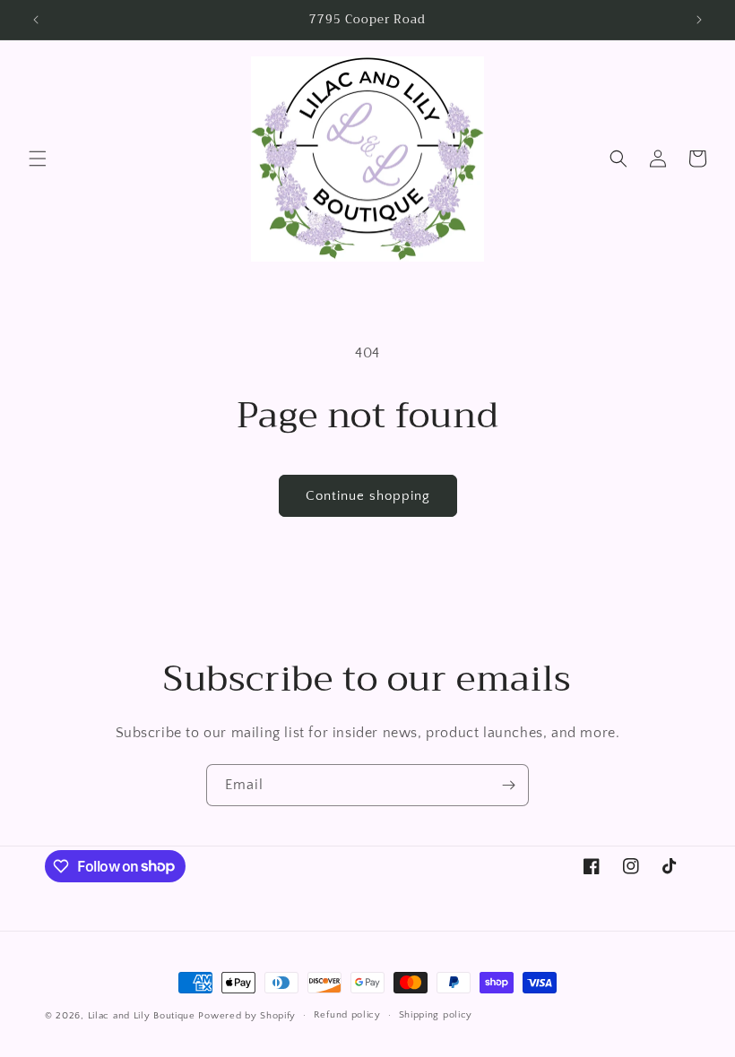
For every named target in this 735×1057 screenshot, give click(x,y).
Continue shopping (368, 495)
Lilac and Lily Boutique (141, 1015)
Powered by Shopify (247, 1015)
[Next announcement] (699, 19)
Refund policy (347, 1015)
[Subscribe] (508, 785)
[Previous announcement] (36, 19)
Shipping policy (436, 1015)
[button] (37, 158)
